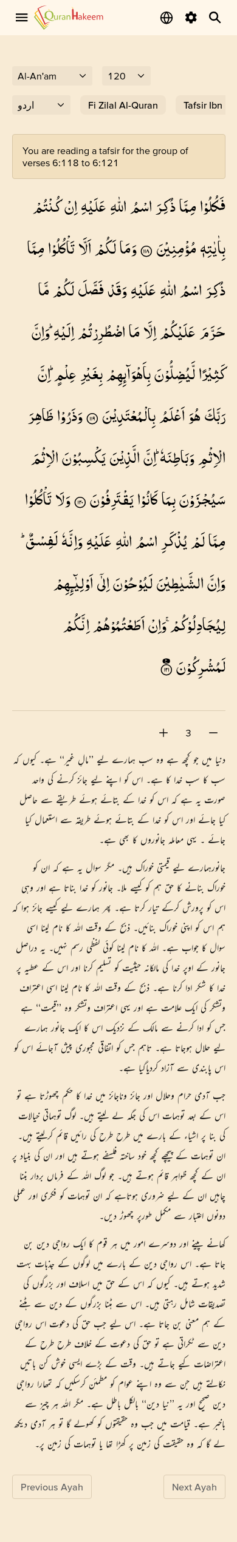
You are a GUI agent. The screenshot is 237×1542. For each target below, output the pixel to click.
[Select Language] (166, 17)
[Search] (215, 17)
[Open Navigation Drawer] (22, 17)
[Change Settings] (191, 17)
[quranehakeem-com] (68, 17)
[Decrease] (213, 733)
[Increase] (163, 733)
